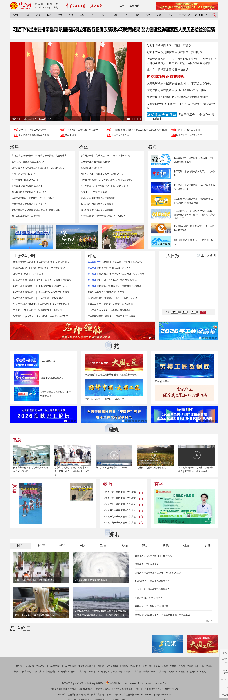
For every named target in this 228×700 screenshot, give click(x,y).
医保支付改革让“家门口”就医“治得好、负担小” (103, 216)
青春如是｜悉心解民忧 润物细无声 (151, 606)
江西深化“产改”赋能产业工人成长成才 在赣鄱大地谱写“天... (41, 316)
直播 (159, 484)
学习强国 (191, 671)
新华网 (173, 666)
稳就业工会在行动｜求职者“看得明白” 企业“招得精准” (39, 268)
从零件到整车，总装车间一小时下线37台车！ (56, 394)
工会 (49, 15)
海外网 (162, 671)
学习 (15, 15)
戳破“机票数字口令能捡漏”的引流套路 (106, 292)
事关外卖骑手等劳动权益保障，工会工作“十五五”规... (106, 155)
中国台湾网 (51, 671)
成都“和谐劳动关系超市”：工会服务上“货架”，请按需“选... (41, 262)
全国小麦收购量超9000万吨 (25, 180)
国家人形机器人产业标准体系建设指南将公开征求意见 (38, 167)
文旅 (159, 15)
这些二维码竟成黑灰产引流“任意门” (29, 204)
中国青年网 (25, 671)
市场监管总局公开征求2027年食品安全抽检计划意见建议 (39, 155)
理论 (60, 15)
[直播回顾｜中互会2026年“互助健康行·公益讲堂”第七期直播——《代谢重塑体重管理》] (184, 506)
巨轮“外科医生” (162, 381)
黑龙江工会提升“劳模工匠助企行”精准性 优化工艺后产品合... (42, 304)
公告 (170, 15)
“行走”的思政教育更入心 (52, 377)
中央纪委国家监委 (87, 666)
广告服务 (89, 683)
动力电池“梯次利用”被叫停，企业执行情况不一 (34, 198)
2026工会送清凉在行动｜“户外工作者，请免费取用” (38, 298)
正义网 (171, 671)
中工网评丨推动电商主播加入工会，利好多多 (194, 173)
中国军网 (92, 671)
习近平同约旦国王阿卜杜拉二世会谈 (169, 45)
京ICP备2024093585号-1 (154, 683)
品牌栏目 (20, 629)
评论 (71, 15)
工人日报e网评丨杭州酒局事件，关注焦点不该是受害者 (194, 228)
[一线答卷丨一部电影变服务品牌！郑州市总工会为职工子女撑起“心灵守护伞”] (123, 237)
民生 (104, 15)
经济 (93, 15)
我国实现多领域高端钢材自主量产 (112, 467)
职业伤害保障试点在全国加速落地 (97, 210)
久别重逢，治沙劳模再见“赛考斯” (28, 186)
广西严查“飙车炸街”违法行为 (149, 598)
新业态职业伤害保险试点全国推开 (97, 204)
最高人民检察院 (69, 666)
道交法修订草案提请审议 (162, 90)
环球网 (146, 671)
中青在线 (136, 671)
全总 (38, 15)
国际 (137, 15)
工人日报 (170, 255)
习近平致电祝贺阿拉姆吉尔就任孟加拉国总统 (174, 52)
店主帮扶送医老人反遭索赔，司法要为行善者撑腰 (111, 316)
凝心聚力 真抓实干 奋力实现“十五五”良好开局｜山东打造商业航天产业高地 (72, 471)
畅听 (107, 484)
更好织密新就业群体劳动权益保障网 (98, 198)
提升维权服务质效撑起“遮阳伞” (95, 161)
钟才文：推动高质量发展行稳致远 (167, 69)
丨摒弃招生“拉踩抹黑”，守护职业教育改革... (115, 262)
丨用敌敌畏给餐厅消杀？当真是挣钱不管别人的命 (116, 274)
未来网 (154, 671)
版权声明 (78, 683)
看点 (152, 146)
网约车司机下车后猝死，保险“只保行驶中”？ (102, 174)
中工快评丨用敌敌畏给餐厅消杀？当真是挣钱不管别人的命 (194, 187)
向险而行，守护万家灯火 (24, 174)
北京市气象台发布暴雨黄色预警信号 (152, 589)
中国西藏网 (63, 671)
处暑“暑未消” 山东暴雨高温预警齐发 (152, 581)
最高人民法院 (53, 666)
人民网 (165, 666)
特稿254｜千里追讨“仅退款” (94, 192)
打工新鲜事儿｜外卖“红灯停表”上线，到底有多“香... (105, 186)
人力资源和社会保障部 (117, 666)
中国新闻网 (103, 671)
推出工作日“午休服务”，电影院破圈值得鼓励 (109, 310)
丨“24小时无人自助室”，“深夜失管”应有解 (112, 280)
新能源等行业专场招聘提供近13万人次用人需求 (158, 572)
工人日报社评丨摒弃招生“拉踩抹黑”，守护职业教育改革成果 (194, 159)
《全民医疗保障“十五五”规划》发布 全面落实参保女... (106, 180)
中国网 (190, 666)
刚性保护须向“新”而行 (91, 167)
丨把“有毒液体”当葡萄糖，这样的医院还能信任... (115, 286)
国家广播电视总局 (151, 666)
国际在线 (199, 666)
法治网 (127, 671)
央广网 (82, 671)
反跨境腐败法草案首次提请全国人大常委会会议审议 (179, 83)
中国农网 (201, 671)
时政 (27, 15)
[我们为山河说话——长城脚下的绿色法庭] (77, 237)
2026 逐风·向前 (47, 361)
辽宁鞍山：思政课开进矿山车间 (28, 274)
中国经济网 (38, 671)
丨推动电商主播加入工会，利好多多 (109, 268)
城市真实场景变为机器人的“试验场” (29, 192)
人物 (148, 15)
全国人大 (29, 666)
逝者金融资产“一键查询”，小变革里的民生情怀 (110, 304)
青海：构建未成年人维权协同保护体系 (153, 556)
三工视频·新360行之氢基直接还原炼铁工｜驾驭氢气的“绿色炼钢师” (193, 201)
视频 (115, 15)
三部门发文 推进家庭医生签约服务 (28, 161)
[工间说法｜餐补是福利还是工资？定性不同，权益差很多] (31, 237)
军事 (126, 15)
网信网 (101, 666)
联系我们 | (100, 683)
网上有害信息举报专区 (102, 694)
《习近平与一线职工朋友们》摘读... (120, 492)
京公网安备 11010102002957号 (124, 683)
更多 (208, 620)
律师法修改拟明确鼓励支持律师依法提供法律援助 (177, 97)
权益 (82, 15)
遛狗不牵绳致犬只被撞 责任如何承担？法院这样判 (36, 210)
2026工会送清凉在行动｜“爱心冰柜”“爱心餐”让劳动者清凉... (42, 292)
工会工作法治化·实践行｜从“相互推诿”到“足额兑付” (38, 310)
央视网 (181, 666)
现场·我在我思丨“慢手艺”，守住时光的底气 (193, 242)
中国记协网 (135, 666)
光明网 (74, 671)
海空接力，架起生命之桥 (147, 564)
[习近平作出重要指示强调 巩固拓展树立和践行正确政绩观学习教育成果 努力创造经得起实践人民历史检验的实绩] (114, 32)
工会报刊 (208, 255)
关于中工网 (67, 683)
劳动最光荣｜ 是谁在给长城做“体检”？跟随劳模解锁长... (112, 374)
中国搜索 (180, 671)
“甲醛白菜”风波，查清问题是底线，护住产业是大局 (112, 298)
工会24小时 (24, 255)
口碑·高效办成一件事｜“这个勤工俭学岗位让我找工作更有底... (43, 280)
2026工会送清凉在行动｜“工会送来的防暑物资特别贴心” (40, 286)
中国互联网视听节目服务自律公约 (73, 694)
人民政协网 (116, 671)
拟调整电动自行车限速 (193, 90)
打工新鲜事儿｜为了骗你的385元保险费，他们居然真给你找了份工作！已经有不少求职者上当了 (194, 214)
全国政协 (40, 666)
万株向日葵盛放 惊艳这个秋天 (151, 467)
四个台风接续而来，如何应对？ (27, 216)
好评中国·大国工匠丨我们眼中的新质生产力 (106, 399)
